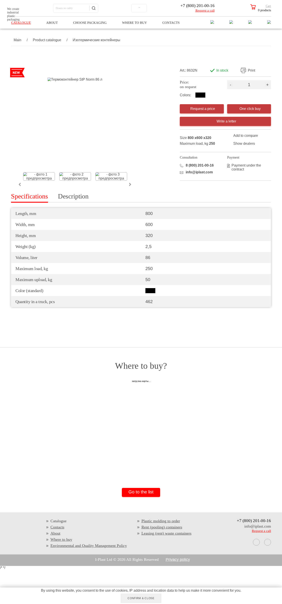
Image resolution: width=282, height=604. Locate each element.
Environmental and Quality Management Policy (88, 545)
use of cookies (116, 590)
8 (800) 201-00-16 (200, 165)
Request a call (205, 10)
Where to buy (134, 22)
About (52, 22)
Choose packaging (90, 22)
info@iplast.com (199, 172)
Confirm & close (141, 598)
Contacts (171, 22)
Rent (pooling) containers (161, 527)
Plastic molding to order (160, 521)
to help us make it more (193, 590)
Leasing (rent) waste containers (166, 533)
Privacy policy (178, 559)
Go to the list (141, 491)
